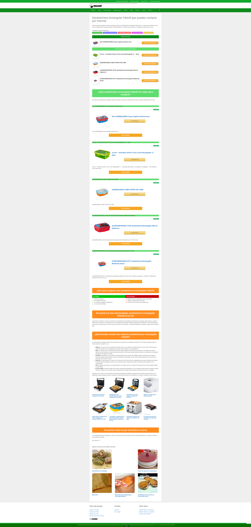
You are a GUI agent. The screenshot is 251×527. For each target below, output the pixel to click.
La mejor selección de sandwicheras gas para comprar (150, 418)
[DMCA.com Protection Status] (93, 519)
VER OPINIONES (125, 135)
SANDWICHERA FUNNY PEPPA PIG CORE (127, 190)
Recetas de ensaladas (145, 513)
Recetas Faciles (144, 1)
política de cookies (156, 524)
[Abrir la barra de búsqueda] (159, 10)
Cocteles (137, 10)
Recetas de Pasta (94, 511)
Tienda (149, 10)
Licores (144, 10)
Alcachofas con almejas (99, 471)
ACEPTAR (126, 526)
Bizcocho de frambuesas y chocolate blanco (123, 495)
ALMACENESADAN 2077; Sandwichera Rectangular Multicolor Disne (131, 262)
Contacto (116, 510)
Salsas (99, 10)
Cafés (131, 10)
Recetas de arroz (94, 513)
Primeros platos (107, 10)
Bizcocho (95, 495)
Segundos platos (117, 10)
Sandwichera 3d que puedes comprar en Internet (132, 396)
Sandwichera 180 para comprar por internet (98, 395)
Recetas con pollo (94, 510)
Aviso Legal (117, 511)
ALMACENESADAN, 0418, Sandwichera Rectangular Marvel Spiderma (134, 227)
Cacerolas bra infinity (137, 32)
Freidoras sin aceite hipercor (110, 32)
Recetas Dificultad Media (155, 1)
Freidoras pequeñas (148, 32)
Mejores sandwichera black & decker (150, 395)
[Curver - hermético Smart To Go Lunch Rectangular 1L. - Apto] (102, 154)
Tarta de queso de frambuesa (147, 471)
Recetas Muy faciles (134, 1)
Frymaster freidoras (97, 32)
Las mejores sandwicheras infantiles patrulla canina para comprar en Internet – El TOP (116, 418)
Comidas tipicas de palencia (124, 32)
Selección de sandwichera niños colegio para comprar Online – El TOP (99, 418)
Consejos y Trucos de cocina (122, 1)
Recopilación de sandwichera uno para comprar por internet (115, 396)
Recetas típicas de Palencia (146, 510)
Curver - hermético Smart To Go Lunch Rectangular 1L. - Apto (133, 154)
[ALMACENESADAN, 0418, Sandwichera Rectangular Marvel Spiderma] (102, 227)
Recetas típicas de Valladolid (146, 511)
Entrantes (93, 10)
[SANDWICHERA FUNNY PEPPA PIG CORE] (102, 192)
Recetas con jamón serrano (97, 515)
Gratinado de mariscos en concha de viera (146, 495)
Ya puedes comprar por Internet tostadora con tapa (132, 418)
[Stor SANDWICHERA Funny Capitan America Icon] (102, 119)
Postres (125, 10)
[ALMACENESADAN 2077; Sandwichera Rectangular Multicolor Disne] (102, 264)
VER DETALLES (135, 120)
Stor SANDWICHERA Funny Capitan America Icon (131, 116)
